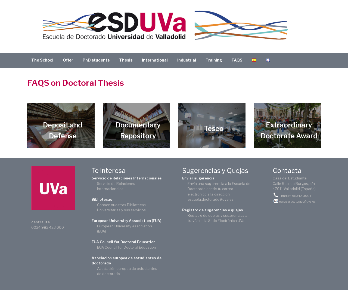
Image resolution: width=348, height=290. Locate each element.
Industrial (186, 60)
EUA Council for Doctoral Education (124, 242)
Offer (68, 60)
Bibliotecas (102, 199)
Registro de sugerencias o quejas (212, 210)
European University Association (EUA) (126, 220)
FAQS (237, 60)
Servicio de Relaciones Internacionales (127, 178)
